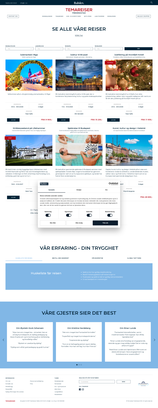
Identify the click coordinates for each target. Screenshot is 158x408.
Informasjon (10, 378)
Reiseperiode (17, 104)
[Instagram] (83, 389)
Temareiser (59, 16)
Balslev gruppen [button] (143, 16)
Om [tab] (106, 190)
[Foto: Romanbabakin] (28, 75)
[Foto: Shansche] (79, 75)
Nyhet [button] (10, 138)
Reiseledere (111, 16)
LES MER (13, 120)
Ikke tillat (53, 223)
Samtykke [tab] (51, 190)
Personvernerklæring (36, 381)
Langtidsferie (99, 16)
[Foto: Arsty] (129, 150)
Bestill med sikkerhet (60, 258)
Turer (56, 378)
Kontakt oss (13, 16)
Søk (138, 48)
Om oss (7, 381)
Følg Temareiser (83, 386)
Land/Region (39, 46)
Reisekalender (47, 16)
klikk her (79, 35)
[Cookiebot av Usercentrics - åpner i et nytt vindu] (110, 183)
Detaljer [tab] (79, 190)
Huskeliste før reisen (24, 258)
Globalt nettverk (134, 258)
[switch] (68, 215)
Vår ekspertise (97, 258)
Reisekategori (10, 46)
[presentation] (4, 340)
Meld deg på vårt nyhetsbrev (89, 378)
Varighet (40, 104)
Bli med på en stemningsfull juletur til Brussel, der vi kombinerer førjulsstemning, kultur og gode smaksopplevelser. (79, 95)
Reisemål (68, 46)
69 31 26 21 (14, 3)
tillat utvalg (79, 223)
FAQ (31, 383)
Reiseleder (98, 46)
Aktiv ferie (88, 16)
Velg (9, 48)
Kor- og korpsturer (73, 16)
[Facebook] (80, 389)
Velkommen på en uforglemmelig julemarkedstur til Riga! (29, 94)
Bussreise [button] (110, 62)
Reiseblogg (9, 386)
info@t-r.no (23, 3)
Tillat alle (105, 223)
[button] (152, 2)
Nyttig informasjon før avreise (14, 391)
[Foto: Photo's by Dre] (129, 75)
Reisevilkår (8, 389)
